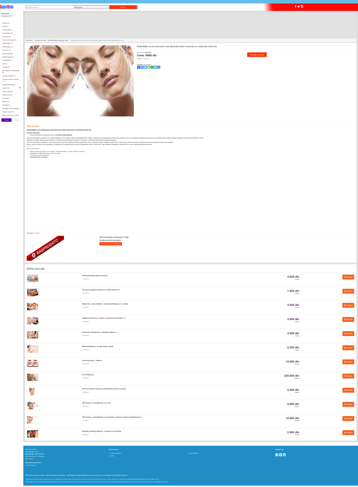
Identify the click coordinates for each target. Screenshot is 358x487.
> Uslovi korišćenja (192, 453)
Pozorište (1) (6, 105)
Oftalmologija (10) (7, 47)
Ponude (6, 120)
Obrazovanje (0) (7, 95)
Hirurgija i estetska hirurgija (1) (10, 80)
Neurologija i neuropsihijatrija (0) (11, 71)
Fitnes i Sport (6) (7, 91)
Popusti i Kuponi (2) (8, 112)
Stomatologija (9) (7, 33)
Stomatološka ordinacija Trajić (58, 40)
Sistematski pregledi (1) (9, 40)
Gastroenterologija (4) (8, 85)
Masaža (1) (5, 102)
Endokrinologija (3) (8, 57)
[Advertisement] (81, 25)
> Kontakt (111, 456)
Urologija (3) (6, 67)
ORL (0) (4, 64)
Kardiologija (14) (7, 60)
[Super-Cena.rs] (11, 7)
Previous (24, 82)
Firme (16, 120)
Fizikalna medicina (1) (9, 76)
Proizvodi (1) (6, 98)
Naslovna (29, 40)
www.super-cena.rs (30, 449)
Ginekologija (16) (7, 43)
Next (136, 82)
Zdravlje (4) (5, 23)
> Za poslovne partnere (115, 453)
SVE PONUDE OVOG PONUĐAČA (111, 244)
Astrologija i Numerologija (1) (11, 108)
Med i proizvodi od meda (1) (10, 115)
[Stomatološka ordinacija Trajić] (45, 248)
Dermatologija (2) (7, 53)
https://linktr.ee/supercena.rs (33, 462)
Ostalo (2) (5, 26)
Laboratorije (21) (7, 30)
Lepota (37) (5, 88)
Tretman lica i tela (40, 40)
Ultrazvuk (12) (6, 50)
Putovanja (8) (6, 36)
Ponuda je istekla (257, 54)
